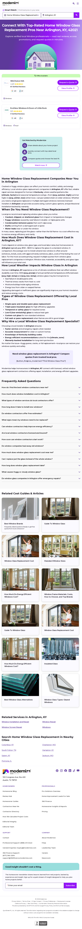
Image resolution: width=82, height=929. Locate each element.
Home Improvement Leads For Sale (56, 796)
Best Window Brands (13, 524)
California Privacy (20, 903)
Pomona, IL (7, 761)
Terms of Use (26, 901)
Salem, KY (6, 756)
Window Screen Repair (12, 727)
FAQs (44, 843)
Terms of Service (61, 905)
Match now (40, 165)
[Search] (73, 3)
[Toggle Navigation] (77, 3)
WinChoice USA (17, 81)
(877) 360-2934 (9, 855)
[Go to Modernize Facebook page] (65, 770)
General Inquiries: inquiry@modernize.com (19, 848)
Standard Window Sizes (54, 561)
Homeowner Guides (10, 801)
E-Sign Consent (37, 901)
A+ (22, 91)
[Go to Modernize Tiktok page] (74, 770)
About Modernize (49, 838)
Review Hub (7, 796)
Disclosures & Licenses (63, 901)
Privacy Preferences (49, 901)
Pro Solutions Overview (51, 791)
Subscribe (70, 886)
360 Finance (47, 801)
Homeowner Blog (10, 791)
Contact (6, 838)
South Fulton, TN (9, 750)
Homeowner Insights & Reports (54, 806)
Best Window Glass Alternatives (18, 700)
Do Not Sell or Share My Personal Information (53, 903)
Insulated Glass (51, 664)
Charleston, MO (49, 745)
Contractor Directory (11, 812)
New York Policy (33, 903)
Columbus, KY (8, 745)
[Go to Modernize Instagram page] (61, 770)
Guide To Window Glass (54, 524)
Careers (45, 853)
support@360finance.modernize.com (17, 858)
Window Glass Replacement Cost (19, 561)
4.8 (15, 118)
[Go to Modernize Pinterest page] (57, 770)
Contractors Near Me (11, 806)
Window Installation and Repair (15, 722)
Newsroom (46, 858)
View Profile (67, 88)
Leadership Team (49, 848)
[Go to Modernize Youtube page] (78, 770)
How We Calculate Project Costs (15, 817)
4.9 (15, 91)
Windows (46, 727)
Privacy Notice (16, 901)
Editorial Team (8, 827)
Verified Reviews (17, 87)
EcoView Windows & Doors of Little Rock (28, 108)
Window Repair (49, 722)
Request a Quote (67, 82)
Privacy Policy (48, 905)
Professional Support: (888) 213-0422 (17, 843)
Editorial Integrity (9, 822)
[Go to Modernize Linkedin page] (70, 770)
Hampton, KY (48, 750)
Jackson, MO (47, 756)
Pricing (45, 812)
